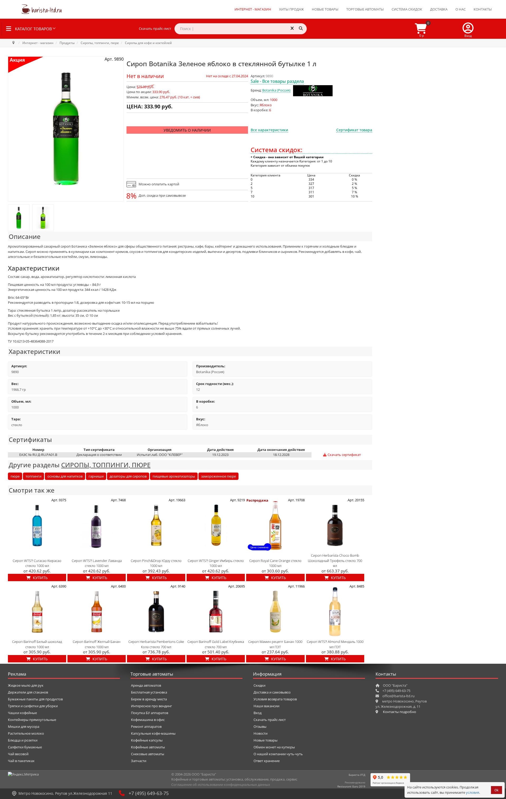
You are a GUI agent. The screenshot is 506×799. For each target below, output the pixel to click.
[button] (468, 28)
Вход (257, 712)
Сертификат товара (354, 129)
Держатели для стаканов (28, 692)
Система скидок (407, 9)
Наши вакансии (266, 706)
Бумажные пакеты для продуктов (35, 699)
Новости (260, 733)
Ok (496, 790)
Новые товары (325, 9)
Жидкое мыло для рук (25, 685)
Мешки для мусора (23, 726)
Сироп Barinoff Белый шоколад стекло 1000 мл (37, 644)
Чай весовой (18, 754)
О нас (460, 9)
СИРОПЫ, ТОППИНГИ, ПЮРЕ (105, 464)
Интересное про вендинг (151, 706)
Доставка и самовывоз (272, 692)
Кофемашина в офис (148, 719)
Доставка (438, 9)
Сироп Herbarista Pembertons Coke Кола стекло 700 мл (156, 644)
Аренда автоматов (146, 685)
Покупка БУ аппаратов (149, 712)
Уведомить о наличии (187, 130)
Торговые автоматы (365, 9)
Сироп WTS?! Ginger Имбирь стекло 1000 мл (216, 563)
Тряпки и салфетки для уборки (33, 706)
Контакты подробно (399, 711)
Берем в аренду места (149, 699)
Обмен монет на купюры (274, 747)
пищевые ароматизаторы (174, 476)
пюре (15, 476)
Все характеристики (269, 129)
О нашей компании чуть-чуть (278, 754)
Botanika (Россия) (276, 90)
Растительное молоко (26, 733)
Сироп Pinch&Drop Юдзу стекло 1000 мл (156, 563)
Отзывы (260, 726)
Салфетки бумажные (25, 747)
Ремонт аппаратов (146, 726)
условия (472, 792)
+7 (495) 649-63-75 (149, 793)
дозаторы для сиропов (128, 476)
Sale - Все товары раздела (277, 81)
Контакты (483, 9)
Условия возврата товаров (275, 699)
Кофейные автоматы (148, 747)
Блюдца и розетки (22, 740)
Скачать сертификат (344, 454)
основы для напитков (64, 476)
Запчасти (138, 760)
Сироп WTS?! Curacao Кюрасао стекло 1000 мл (37, 563)
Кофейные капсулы (147, 740)
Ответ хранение (267, 760)
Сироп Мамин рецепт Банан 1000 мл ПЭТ (275, 644)
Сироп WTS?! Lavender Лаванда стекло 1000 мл (97, 563)
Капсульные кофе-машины (153, 733)
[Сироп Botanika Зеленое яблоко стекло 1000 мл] (19, 217)
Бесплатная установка (149, 692)
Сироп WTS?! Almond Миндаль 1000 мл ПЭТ (335, 644)
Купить (40, 577)
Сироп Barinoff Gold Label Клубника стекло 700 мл (215, 644)
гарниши (96, 476)
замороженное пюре (218, 476)
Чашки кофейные (22, 712)
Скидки (259, 685)
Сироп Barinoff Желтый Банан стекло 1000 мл (96, 644)
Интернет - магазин (253, 9)
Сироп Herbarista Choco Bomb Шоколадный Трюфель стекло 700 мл (335, 560)
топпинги (33, 476)
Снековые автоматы (147, 754)
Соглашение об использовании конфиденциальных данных (220, 784)
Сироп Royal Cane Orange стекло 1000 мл (275, 563)
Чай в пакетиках (21, 760)
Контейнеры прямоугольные (32, 719)
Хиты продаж (291, 9)
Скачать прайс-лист (155, 28)
